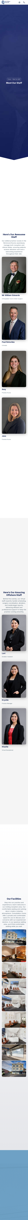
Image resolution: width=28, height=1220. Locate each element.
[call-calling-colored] (24, 2)
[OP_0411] (14, 970)
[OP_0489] (14, 1003)
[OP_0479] (14, 1036)
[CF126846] (14, 1052)
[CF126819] (14, 1069)
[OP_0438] (14, 1020)
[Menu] (19, 2)
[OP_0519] (14, 987)
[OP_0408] (14, 954)
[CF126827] (14, 937)
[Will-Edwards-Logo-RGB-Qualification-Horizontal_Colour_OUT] (5, 2)
